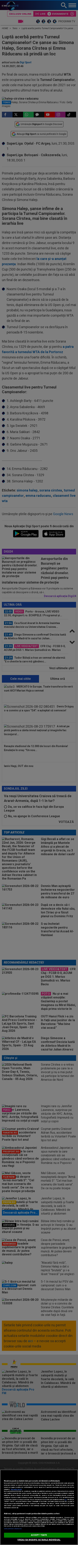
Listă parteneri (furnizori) (13, 1528)
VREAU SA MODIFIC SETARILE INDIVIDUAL (38, 1540)
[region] (39, 1507)
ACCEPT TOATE (39, 1535)
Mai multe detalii (16, 1489)
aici (66, 1499)
